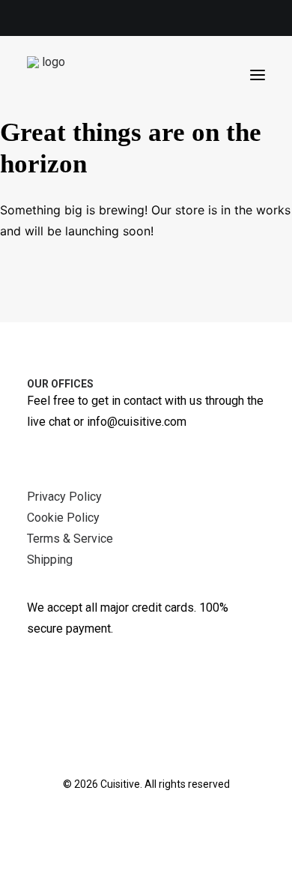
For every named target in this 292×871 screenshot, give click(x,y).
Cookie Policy (63, 517)
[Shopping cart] (213, 75)
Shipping (50, 559)
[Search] (165, 75)
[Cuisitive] (47, 75)
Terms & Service (70, 538)
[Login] (189, 75)
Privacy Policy (64, 496)
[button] (257, 75)
